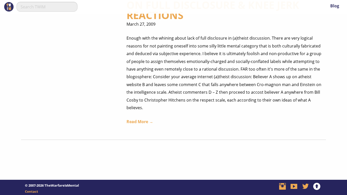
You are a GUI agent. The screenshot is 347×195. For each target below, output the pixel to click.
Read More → (140, 121)
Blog (334, 6)
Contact (31, 191)
